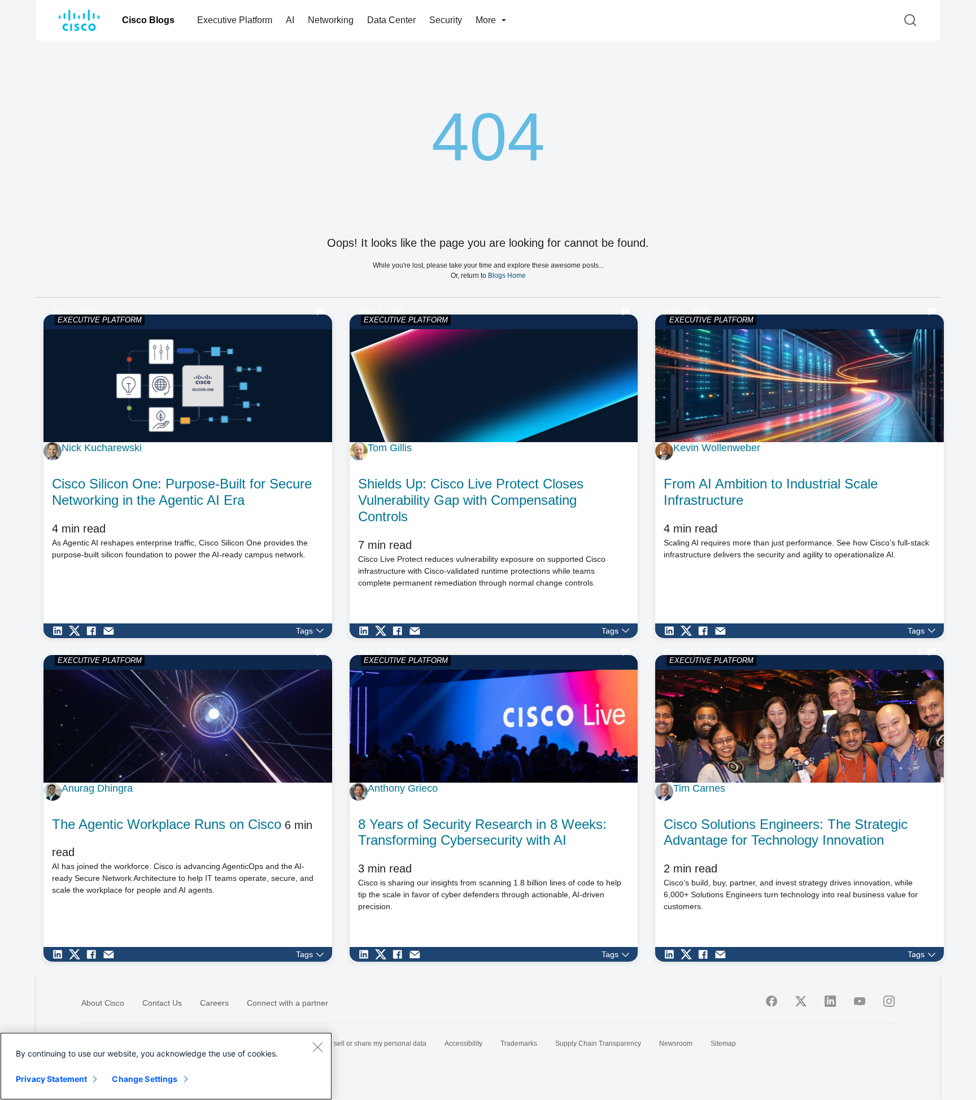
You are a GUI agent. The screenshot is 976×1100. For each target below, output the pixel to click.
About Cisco (102, 1002)
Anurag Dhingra (97, 788)
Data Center (391, 20)
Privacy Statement (51, 1079)
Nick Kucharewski (102, 447)
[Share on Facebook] (94, 630)
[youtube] (859, 1001)
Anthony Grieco (403, 788)
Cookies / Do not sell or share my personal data (353, 1043)
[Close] (317, 1047)
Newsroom (675, 1043)
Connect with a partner (287, 1002)
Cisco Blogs (148, 20)
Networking (331, 20)
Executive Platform (234, 20)
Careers (214, 1002)
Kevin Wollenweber (716, 447)
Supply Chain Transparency (598, 1043)
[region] (166, 1066)
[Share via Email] (111, 630)
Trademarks (518, 1043)
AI (290, 20)
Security (445, 20)
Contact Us (162, 1002)
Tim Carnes (699, 788)
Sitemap (723, 1043)
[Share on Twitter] (77, 630)
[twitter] (801, 1001)
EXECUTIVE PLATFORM (100, 320)
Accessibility (463, 1043)
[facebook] (771, 1001)
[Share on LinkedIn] (60, 630)
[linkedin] (830, 1001)
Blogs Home (507, 275)
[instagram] (889, 1001)
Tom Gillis (390, 447)
